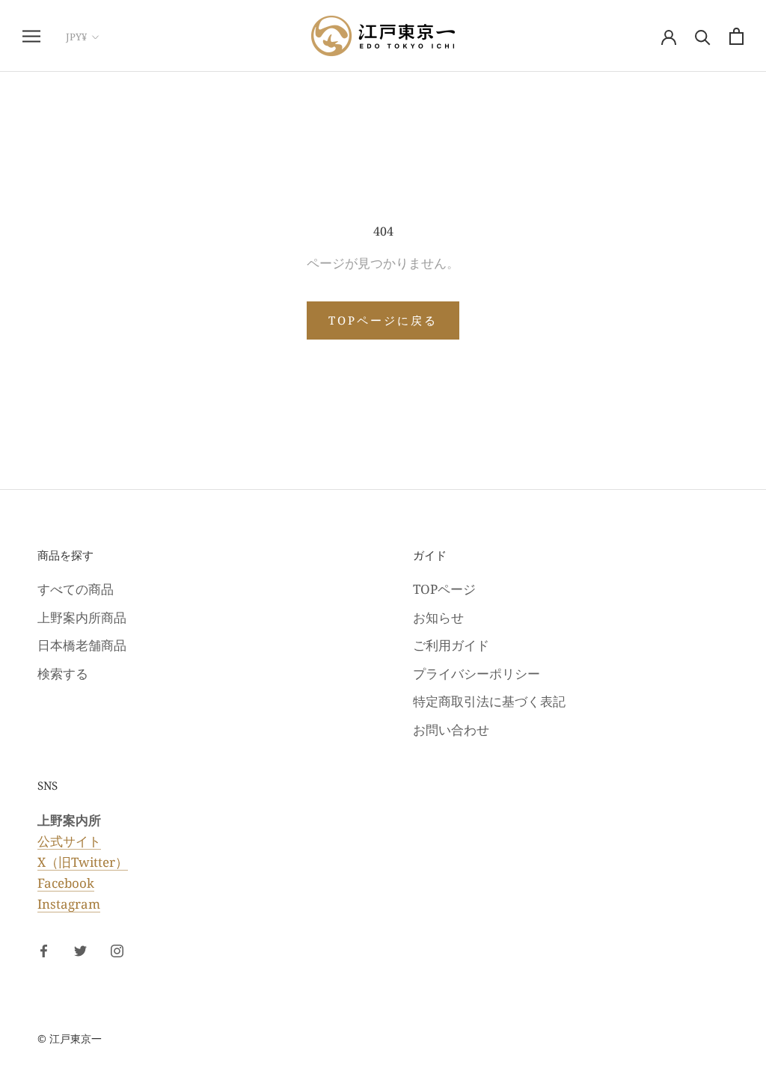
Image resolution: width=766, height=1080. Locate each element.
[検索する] (703, 36)
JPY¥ (76, 36)
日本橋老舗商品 (81, 645)
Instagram (68, 903)
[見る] (736, 36)
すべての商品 (75, 589)
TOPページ (444, 589)
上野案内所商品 (81, 617)
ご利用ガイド (451, 645)
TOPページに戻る (383, 320)
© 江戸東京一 (69, 1038)
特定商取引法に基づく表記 (489, 701)
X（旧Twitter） (82, 862)
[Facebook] (43, 949)
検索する (62, 673)
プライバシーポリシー (476, 673)
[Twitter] (80, 949)
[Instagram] (117, 949)
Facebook (65, 883)
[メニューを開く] (31, 36)
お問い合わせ (451, 729)
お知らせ (438, 617)
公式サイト (69, 841)
